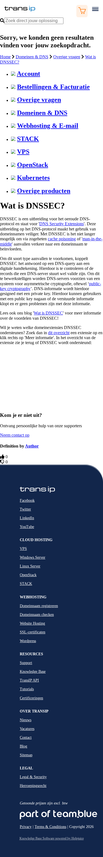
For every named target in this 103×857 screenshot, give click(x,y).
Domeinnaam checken (37, 615)
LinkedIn (27, 518)
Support (26, 663)
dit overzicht (58, 332)
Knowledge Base (33, 672)
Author (32, 446)
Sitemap (26, 755)
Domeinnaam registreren (39, 606)
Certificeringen (31, 698)
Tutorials (27, 689)
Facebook (27, 500)
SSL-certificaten (32, 632)
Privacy (26, 827)
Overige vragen (66, 56)
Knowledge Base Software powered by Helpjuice (52, 838)
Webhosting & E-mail (47, 125)
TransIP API (29, 680)
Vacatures (27, 729)
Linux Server (30, 566)
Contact (26, 737)
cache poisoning (62, 238)
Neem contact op (14, 435)
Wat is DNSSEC (48, 313)
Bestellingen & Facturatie (53, 86)
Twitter (25, 509)
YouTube (27, 527)
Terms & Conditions (50, 827)
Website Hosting (32, 623)
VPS (23, 151)
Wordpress (28, 641)
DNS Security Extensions (61, 223)
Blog (23, 746)
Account (28, 73)
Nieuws (25, 720)
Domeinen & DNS (32, 56)
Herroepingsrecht (33, 786)
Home (5, 56)
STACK (28, 138)
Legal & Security (33, 777)
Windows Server (32, 557)
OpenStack (32, 164)
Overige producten (43, 190)
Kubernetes (33, 177)
